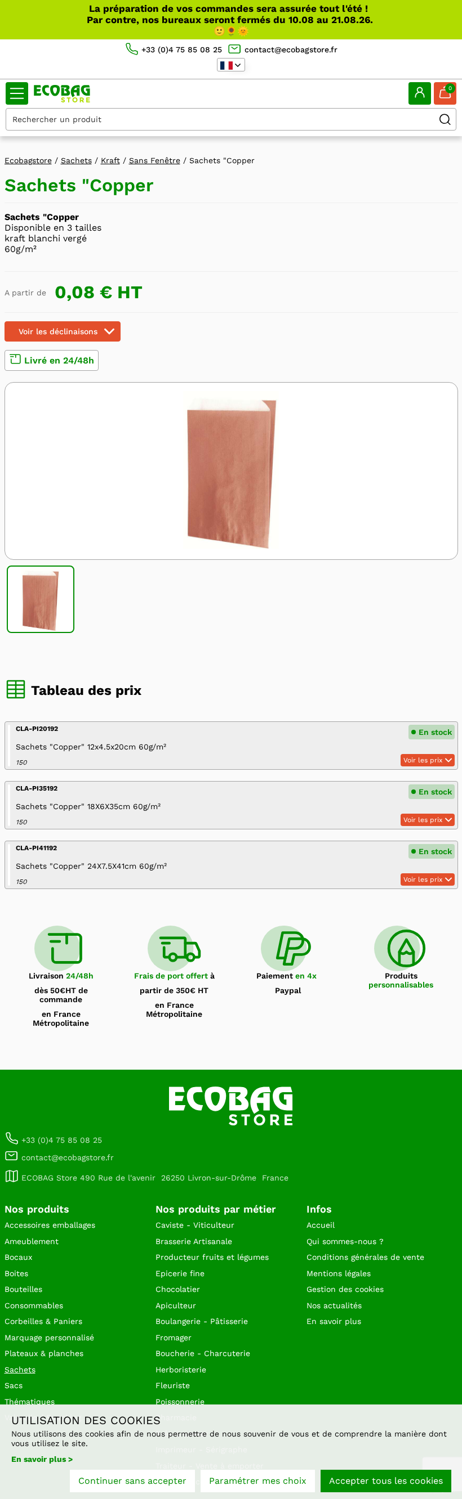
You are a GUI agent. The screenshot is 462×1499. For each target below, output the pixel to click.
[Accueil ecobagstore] (62, 93)
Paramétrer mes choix (257, 1480)
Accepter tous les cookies (386, 1480)
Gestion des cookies (345, 1289)
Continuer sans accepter (132, 1480)
